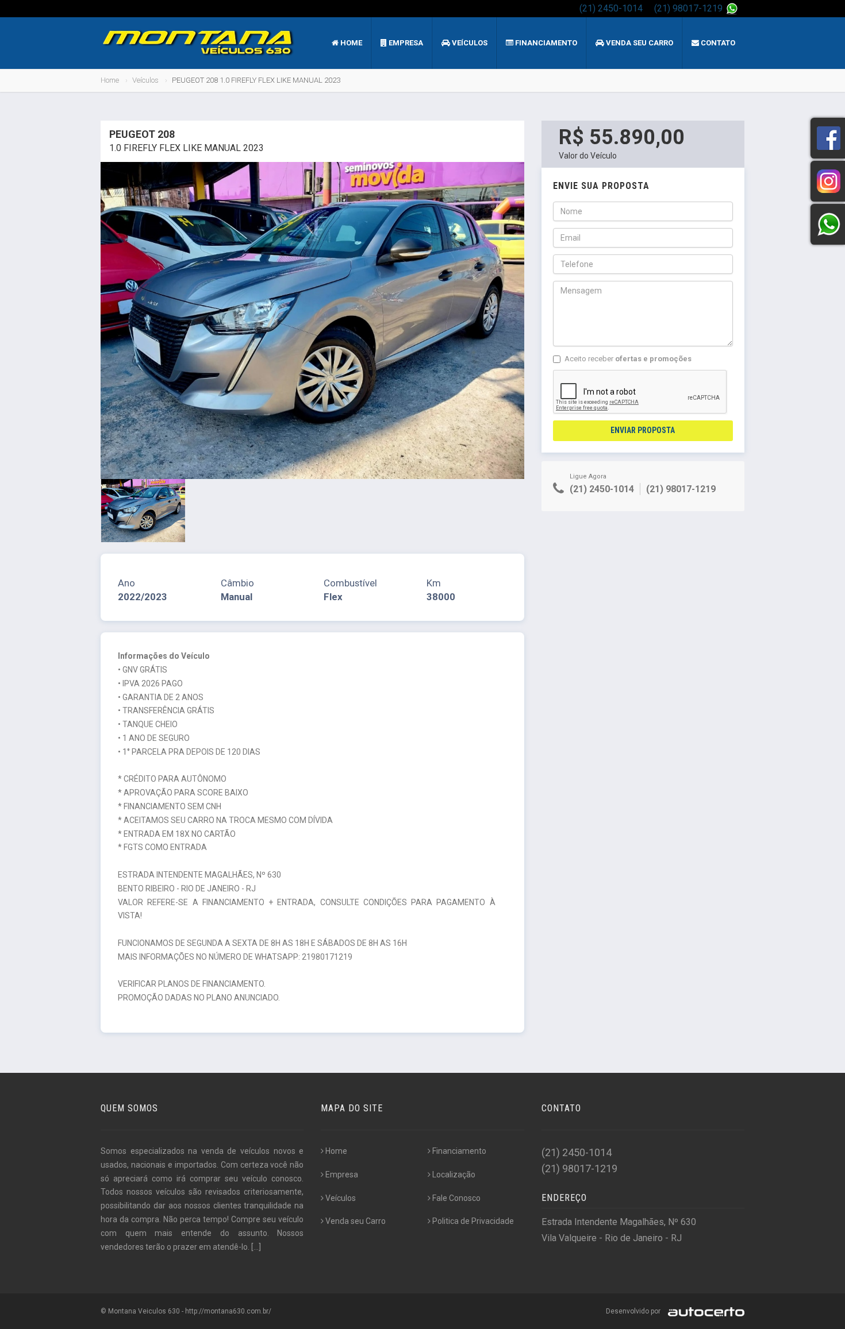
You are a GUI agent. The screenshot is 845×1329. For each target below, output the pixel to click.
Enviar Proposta (642, 430)
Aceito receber (628, 358)
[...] (256, 1246)
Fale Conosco (456, 1198)
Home (350, 42)
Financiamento (545, 42)
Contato (717, 42)
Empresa (405, 42)
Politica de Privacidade (473, 1221)
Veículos (468, 42)
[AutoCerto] (703, 1311)
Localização (453, 1174)
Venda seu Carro (638, 42)
